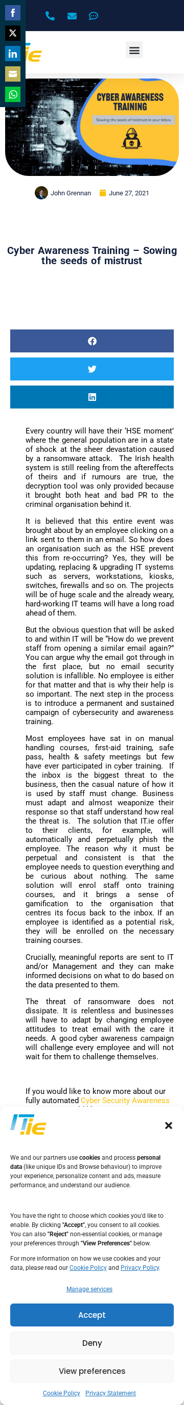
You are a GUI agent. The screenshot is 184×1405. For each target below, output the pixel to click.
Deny (92, 1343)
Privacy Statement (110, 1393)
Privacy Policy (140, 1267)
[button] (169, 1125)
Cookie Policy (88, 1267)
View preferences (92, 1371)
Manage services (89, 1289)
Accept (92, 1315)
